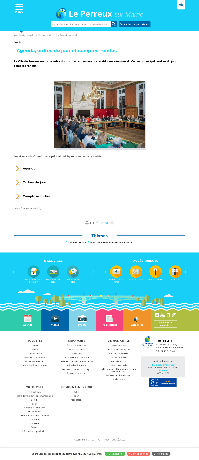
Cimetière (34, 423)
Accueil (30, 35)
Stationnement (35, 411)
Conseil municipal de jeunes (119, 349)
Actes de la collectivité (118, 353)
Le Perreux (106, 13)
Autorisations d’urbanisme (77, 357)
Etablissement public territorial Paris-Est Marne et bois (119, 370)
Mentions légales (115, 439)
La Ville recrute (118, 379)
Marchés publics (118, 361)
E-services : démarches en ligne (76, 369)
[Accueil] (61, 14)
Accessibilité (81, 439)
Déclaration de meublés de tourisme (77, 361)
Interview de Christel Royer (118, 375)
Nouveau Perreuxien (34, 361)
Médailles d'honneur (76, 365)
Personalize (162, 454)
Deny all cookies (139, 454)
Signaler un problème (77, 373)
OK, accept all (116, 454)
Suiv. (93, 272)
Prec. (13, 272)
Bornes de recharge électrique (35, 415)
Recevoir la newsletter (165, 324)
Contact (97, 439)
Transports (35, 419)
